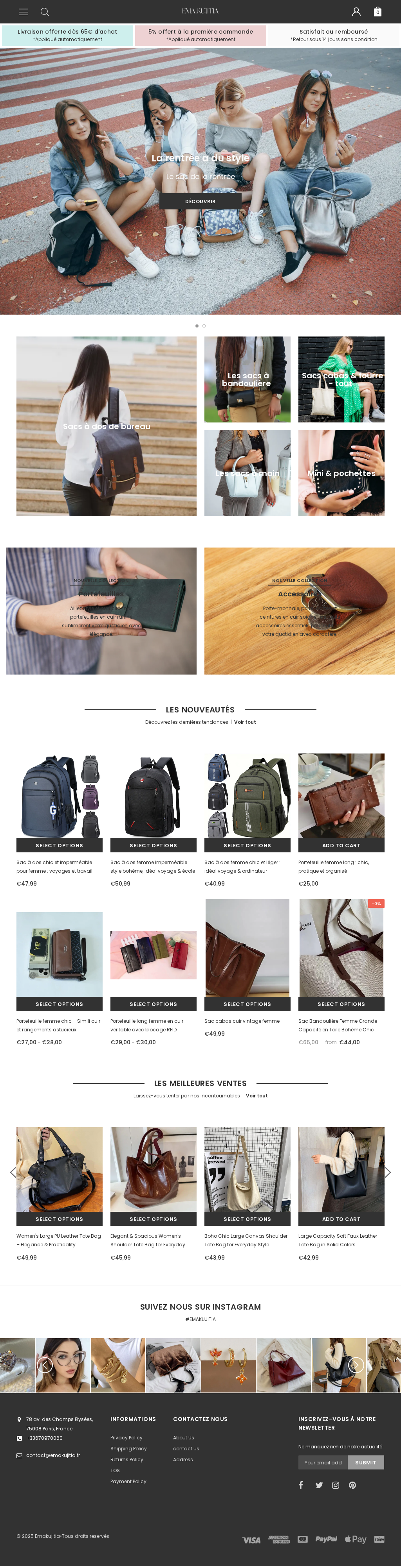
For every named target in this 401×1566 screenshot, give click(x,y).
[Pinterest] (355, 1485)
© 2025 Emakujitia (38, 1536)
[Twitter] (321, 1485)
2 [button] (204, 326)
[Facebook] (304, 1485)
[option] (67, 35)
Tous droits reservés (85, 1536)
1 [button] (197, 326)
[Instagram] (338, 1485)
